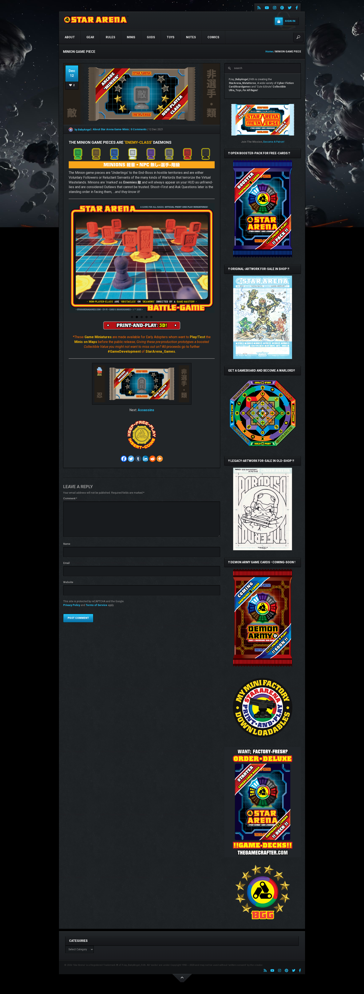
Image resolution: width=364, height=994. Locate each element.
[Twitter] (131, 459)
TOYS (170, 37)
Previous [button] (73, 258)
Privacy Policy (71, 605)
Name (66, 543)
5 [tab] (151, 317)
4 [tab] (146, 317)
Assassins (146, 410)
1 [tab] (132, 317)
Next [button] (210, 258)
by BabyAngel (82, 129)
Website (68, 582)
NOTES (191, 37)
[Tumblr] (138, 459)
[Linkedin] (145, 459)
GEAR (90, 37)
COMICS (213, 37)
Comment (70, 498)
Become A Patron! (273, 141)
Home (269, 51)
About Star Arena (103, 129)
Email (66, 563)
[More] (160, 459)
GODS (151, 37)
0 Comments (139, 129)
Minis (131, 37)
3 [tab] (142, 317)
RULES (110, 37)
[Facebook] (124, 459)
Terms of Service (96, 605)
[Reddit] (152, 459)
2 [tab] (137, 317)
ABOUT (70, 37)
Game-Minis (122, 129)
